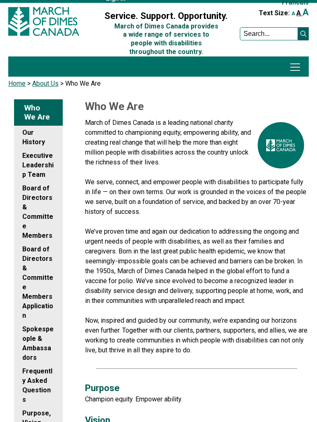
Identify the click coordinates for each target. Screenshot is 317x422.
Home (17, 83)
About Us (45, 83)
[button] (303, 33)
